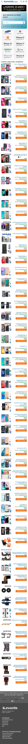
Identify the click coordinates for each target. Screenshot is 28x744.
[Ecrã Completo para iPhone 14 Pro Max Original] (6, 226)
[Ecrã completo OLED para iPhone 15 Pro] (6, 328)
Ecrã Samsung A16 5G (22, 211)
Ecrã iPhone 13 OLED (22, 98)
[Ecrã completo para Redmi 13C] (6, 350)
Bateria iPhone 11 (23, 244)
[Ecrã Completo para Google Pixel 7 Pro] (6, 282)
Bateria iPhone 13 (23, 143)
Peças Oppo (7, 51)
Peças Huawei (20, 33)
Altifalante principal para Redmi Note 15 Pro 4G (20, 654)
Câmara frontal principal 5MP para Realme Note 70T (20, 575)
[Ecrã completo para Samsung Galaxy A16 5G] (6, 215)
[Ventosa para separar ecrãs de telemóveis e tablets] (6, 542)
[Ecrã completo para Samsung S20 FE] (6, 452)
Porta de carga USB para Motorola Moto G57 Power (21, 598)
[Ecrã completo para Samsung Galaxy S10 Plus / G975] (6, 204)
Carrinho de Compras (26, 1)
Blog (3, 726)
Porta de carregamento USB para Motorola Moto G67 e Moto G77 (19, 553)
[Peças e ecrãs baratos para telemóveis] (11, 1)
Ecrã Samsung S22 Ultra (21, 75)
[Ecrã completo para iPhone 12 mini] (6, 384)
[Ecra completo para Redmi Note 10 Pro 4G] (6, 441)
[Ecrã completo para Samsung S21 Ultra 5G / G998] (6, 158)
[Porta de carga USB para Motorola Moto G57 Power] (6, 601)
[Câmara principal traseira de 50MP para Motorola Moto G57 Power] (6, 680)
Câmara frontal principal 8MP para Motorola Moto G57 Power (20, 665)
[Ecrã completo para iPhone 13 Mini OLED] (6, 520)
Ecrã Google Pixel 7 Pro (21, 278)
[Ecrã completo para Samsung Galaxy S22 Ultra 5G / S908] (6, 79)
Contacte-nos (5, 722)
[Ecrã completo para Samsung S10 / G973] (6, 418)
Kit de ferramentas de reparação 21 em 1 (20, 234)
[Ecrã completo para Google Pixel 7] (6, 407)
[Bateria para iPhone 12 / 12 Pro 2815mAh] (6, 113)
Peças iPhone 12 (7, 45)
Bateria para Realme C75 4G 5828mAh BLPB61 (20, 609)
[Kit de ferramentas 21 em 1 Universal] (6, 237)
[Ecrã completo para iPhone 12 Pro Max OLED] (6, 429)
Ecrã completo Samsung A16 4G (20, 357)
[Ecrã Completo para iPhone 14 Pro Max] (6, 316)
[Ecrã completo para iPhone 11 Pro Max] (6, 531)
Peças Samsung (7, 33)
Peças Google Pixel (20, 51)
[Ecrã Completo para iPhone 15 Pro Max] (6, 294)
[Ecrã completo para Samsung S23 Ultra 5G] (6, 90)
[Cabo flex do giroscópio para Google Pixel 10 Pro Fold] (6, 646)
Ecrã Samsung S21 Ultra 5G (21, 154)
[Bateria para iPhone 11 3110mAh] (6, 249)
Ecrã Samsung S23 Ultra (21, 86)
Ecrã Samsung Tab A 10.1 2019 (20, 470)
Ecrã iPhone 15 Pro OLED (21, 323)
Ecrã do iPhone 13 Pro (22, 131)
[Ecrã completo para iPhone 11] (6, 68)
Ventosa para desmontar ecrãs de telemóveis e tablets (19, 539)
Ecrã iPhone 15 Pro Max (21, 289)
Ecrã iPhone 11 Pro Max (21, 527)
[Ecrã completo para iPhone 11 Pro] (6, 305)
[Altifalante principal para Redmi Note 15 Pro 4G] (6, 658)
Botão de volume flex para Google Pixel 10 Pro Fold (21, 632)
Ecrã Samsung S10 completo (20, 414)
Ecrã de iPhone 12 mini (21, 380)
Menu (2, 1)
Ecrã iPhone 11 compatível (21, 177)
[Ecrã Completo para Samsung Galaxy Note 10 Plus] (6, 497)
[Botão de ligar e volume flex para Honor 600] (6, 624)
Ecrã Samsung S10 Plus (21, 199)
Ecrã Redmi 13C (23, 346)
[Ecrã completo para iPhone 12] (6, 260)
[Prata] (20, 157)
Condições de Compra (7, 735)
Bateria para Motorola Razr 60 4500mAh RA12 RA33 (20, 564)
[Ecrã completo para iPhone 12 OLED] (6, 170)
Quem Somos (5, 724)
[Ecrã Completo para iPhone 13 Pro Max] (6, 192)
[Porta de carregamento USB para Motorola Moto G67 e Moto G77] (6, 556)
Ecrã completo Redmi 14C (21, 481)
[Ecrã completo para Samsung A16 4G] (6, 361)
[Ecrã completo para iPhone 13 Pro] (6, 136)
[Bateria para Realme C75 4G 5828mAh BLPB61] (6, 613)
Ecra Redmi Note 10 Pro (21, 436)
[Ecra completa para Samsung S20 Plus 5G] (6, 463)
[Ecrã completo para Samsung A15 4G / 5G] (6, 271)
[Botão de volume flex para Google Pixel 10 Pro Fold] (6, 635)
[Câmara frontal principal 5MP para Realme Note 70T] (6, 579)
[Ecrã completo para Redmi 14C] (6, 486)
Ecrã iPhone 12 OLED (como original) (20, 166)
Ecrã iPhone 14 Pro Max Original (19, 222)
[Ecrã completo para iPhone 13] (6, 124)
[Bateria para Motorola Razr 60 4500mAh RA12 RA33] (6, 568)
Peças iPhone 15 (20, 57)
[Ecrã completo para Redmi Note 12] (6, 339)
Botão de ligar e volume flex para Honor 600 (19, 620)
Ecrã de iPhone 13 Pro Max (21, 188)
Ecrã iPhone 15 (23, 504)
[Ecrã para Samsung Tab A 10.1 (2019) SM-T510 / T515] (6, 474)
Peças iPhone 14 (7, 57)
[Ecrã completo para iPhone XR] (6, 373)
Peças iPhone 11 (20, 45)
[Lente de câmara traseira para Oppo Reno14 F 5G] (6, 590)
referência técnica (18, 19)
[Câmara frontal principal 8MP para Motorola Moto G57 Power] (6, 669)
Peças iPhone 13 (20, 39)
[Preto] (18, 157)
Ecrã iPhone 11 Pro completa (20, 301)
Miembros (23, 1)
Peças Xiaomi (8, 39)
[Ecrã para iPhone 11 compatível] (6, 181)
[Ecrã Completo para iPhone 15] (6, 508)
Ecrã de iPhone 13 (23, 120)
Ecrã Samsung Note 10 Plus (20, 493)
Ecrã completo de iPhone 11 (20, 64)
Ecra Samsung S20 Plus (21, 459)
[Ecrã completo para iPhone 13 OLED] (6, 102)
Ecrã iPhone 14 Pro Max (21, 312)
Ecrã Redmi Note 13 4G (21, 391)
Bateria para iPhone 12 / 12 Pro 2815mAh (20, 109)
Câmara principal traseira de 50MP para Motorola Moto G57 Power (20, 677)
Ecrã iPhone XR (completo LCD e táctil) (19, 369)
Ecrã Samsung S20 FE (22, 448)
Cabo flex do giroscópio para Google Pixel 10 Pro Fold (20, 643)
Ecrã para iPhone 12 (22, 256)
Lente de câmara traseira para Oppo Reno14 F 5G (20, 587)
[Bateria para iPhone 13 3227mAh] (6, 147)
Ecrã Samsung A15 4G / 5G (21, 267)
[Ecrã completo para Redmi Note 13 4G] (6, 395)
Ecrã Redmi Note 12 (22, 335)
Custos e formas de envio (7, 733)
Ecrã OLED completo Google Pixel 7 (20, 403)
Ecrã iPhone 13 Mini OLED (21, 515)
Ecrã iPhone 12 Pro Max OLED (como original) (20, 426)
